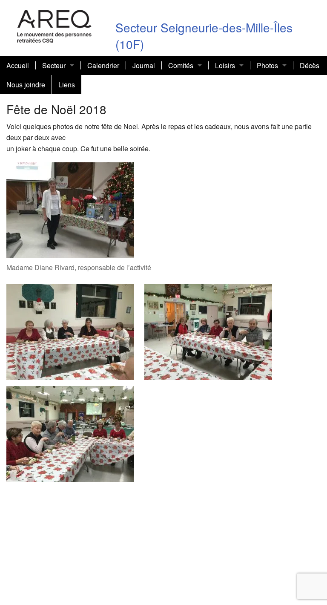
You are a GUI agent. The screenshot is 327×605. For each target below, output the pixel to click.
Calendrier (103, 65)
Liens (66, 84)
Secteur (54, 65)
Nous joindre (25, 84)
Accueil (17, 65)
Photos (267, 65)
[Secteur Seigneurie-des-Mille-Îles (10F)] (54, 25)
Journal (143, 65)
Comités (180, 65)
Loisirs (225, 65)
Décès (309, 65)
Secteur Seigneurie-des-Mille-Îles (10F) (204, 35)
